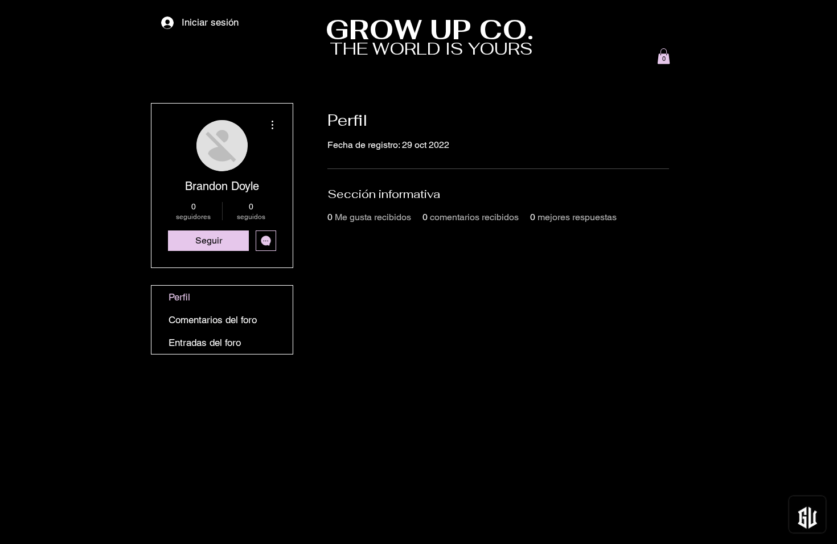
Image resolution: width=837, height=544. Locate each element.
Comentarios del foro (213, 319)
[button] (663, 56)
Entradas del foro (205, 342)
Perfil (179, 297)
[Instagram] (685, 525)
